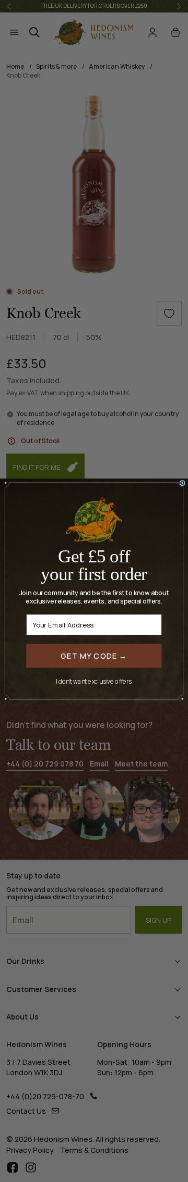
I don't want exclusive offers (94, 681)
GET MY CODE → (94, 655)
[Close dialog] (182, 483)
